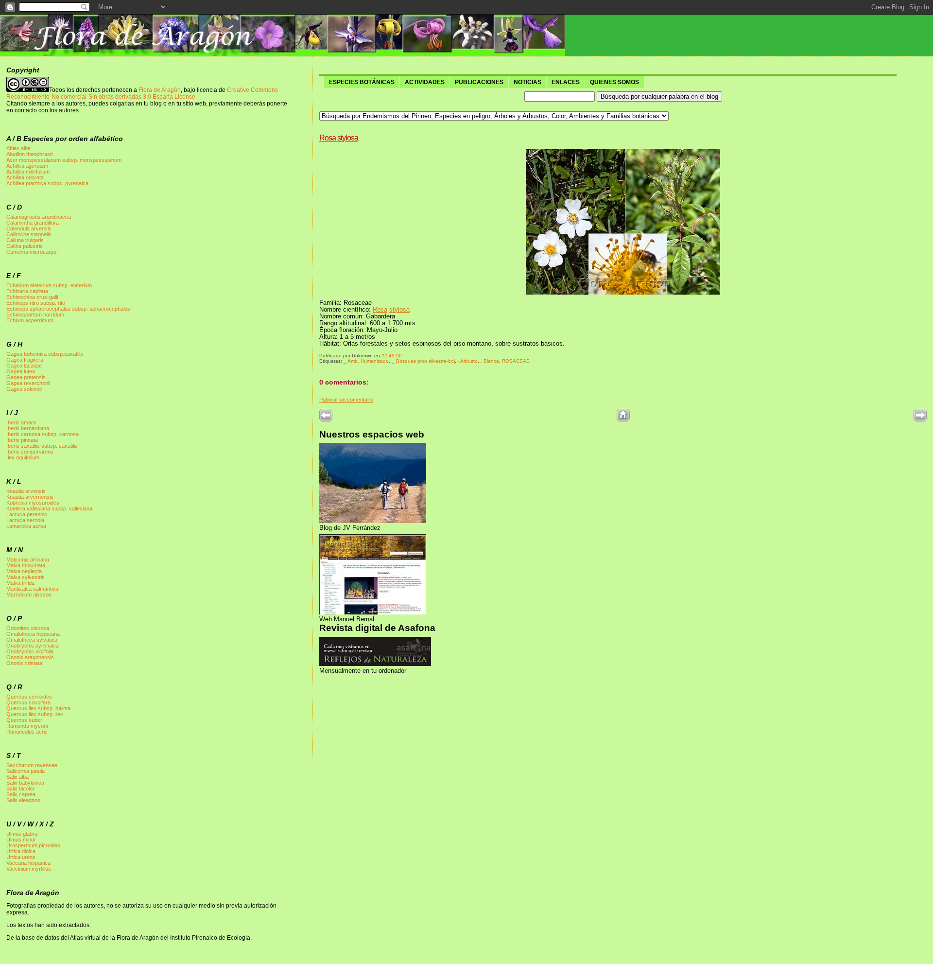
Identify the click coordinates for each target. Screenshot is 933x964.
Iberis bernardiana (27, 428)
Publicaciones (479, 82)
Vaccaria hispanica (28, 863)
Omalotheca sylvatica (31, 640)
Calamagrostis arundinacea (38, 217)
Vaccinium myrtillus (28, 869)
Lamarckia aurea (26, 526)
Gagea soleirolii (24, 389)
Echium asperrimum (29, 320)
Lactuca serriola (25, 520)
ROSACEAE (516, 361)
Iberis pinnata (22, 440)
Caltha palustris (24, 246)
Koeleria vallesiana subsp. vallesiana (49, 508)
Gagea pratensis (26, 377)
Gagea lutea (20, 371)
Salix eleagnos (23, 800)
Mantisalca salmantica (32, 589)
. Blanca (490, 361)
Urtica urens (20, 857)
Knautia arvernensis (29, 497)
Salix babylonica (25, 783)
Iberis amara (21, 422)
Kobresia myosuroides (32, 503)
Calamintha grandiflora (32, 223)
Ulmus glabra (21, 834)
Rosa (380, 309)
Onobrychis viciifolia (29, 651)
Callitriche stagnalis (29, 234)
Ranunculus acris (27, 732)
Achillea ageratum (27, 166)
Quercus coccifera (28, 702)
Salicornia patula (25, 771)
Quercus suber (24, 720)
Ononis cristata (24, 663)
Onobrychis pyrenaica (32, 646)
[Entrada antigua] (920, 419)
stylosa (399, 309)
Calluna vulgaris (25, 240)
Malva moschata (25, 565)
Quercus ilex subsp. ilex (34, 714)
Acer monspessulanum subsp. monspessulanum (63, 160)
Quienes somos (614, 82)
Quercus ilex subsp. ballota (38, 708)
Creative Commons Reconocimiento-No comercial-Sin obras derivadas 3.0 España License (142, 93)
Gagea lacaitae (24, 365)
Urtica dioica (20, 851)
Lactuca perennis (26, 514)
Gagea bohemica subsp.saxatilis (44, 354)
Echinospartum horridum (35, 314)
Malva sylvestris (25, 577)
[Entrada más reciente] (325, 419)
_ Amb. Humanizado (366, 361)
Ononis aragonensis (30, 657)
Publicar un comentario (346, 400)
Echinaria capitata (27, 291)
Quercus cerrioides (29, 697)
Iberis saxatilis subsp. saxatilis (42, 446)
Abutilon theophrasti (29, 154)
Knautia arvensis (26, 491)
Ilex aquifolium (22, 457)
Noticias (527, 82)
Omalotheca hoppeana (33, 634)
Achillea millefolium (28, 172)
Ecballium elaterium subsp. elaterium (49, 285)
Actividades (425, 82)
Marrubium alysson (29, 594)
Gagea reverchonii (28, 383)
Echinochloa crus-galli (32, 297)
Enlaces (566, 82)
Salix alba (17, 777)
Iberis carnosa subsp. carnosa (42, 434)
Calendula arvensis (29, 228)
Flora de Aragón (159, 90)
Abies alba (18, 148)
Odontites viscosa (27, 628)
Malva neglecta (24, 571)
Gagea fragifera (24, 360)
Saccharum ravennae (31, 765)
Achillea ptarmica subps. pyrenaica (47, 183)
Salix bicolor (20, 788)
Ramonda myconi (27, 726)
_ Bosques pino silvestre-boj (423, 361)
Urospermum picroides (33, 845)
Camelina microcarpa (31, 252)
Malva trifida (20, 583)
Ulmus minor (21, 839)
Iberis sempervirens (29, 452)
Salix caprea (20, 794)
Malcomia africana (27, 559)
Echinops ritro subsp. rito (35, 303)
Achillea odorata (25, 177)
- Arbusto (468, 361)
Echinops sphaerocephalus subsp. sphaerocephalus (68, 309)
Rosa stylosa (338, 137)
